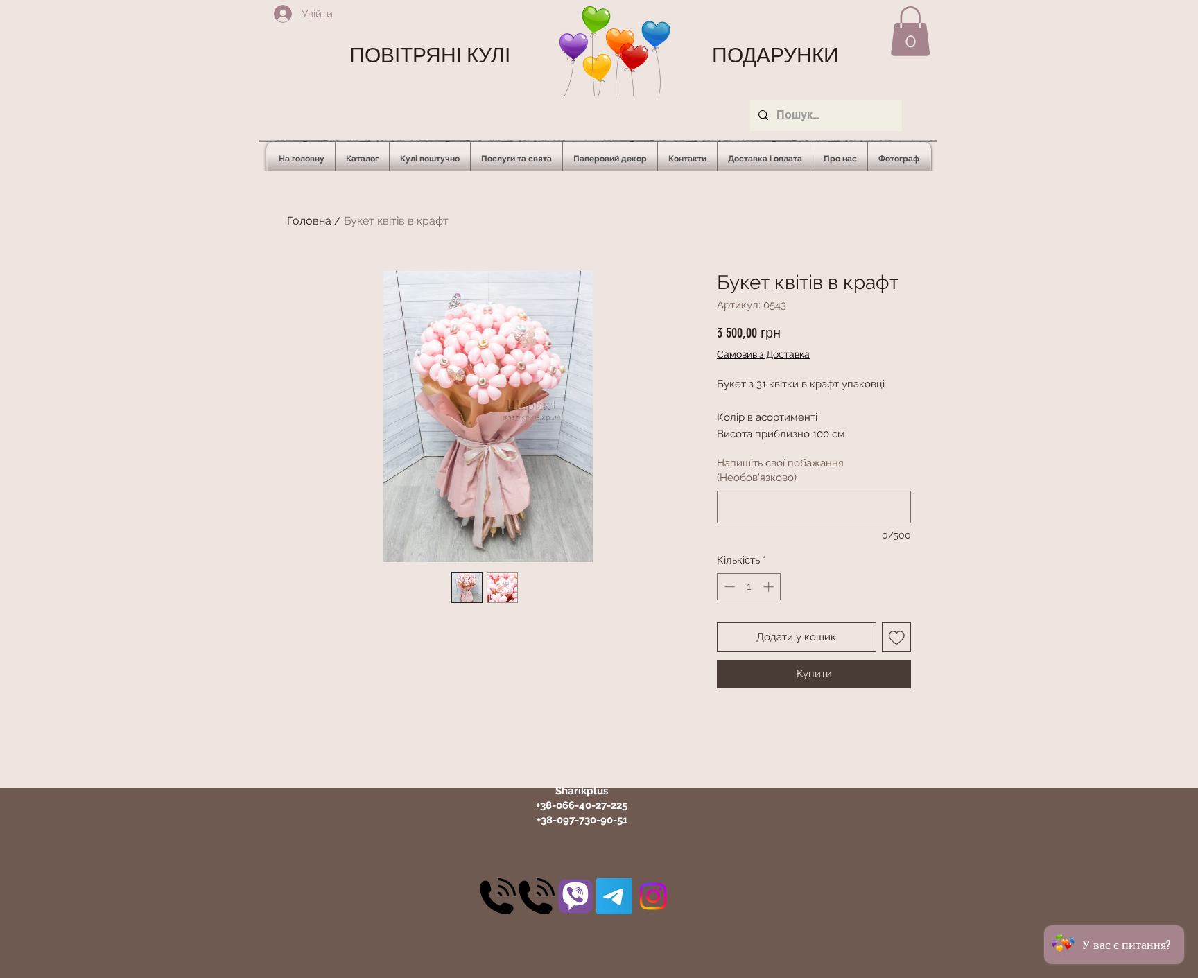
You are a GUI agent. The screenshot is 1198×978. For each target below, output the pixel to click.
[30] (498, 896)
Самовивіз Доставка (763, 354)
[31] (575, 896)
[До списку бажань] (897, 637)
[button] (910, 31)
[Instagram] (653, 896)
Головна (309, 220)
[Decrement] (728, 587)
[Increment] (770, 587)
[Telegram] (614, 896)
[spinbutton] (749, 587)
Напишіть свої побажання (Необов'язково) (780, 470)
